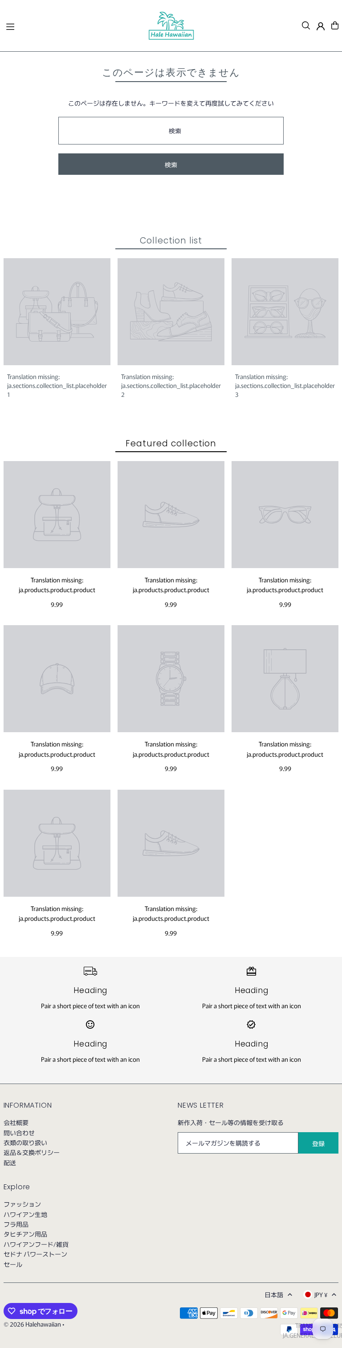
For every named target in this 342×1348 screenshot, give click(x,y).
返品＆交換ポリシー (32, 1152)
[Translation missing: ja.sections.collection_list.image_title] (57, 311)
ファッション (22, 1204)
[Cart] (334, 25)
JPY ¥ (320, 1294)
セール (13, 1264)
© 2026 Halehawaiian (32, 1323)
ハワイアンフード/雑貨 (36, 1244)
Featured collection (171, 443)
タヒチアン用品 (25, 1233)
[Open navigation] (73, 25)
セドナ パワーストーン (35, 1253)
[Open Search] (306, 25)
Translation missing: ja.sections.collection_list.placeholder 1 (57, 385)
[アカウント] (321, 26)
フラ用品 (16, 1224)
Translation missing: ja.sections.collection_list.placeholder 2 (171, 385)
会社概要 (16, 1122)
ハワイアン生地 (25, 1214)
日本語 (274, 1294)
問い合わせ (19, 1132)
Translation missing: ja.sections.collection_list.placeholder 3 (285, 385)
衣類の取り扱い (25, 1142)
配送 (10, 1162)
